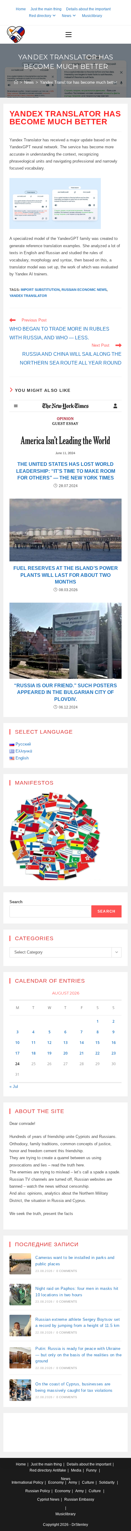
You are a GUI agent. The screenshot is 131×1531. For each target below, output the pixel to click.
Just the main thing (46, 9)
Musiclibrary (92, 16)
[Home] (16, 82)
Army (73, 1482)
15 (97, 1042)
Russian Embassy (79, 1499)
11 (33, 1042)
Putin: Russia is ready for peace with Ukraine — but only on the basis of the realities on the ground (78, 1355)
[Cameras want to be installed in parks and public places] (20, 1264)
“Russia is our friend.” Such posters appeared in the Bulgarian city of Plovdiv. (65, 692)
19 (49, 1053)
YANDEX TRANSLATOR (28, 296)
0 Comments (66, 1271)
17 (17, 1053)
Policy (38, 1482)
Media (76, 1470)
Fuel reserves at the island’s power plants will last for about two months (65, 575)
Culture (88, 1482)
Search (16, 902)
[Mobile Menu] (69, 34)
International (22, 1482)
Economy (56, 1482)
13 (65, 1042)
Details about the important (88, 9)
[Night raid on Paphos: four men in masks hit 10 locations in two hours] (20, 1294)
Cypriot (43, 1499)
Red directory (40, 16)
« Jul (13, 1086)
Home (21, 9)
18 (33, 1053)
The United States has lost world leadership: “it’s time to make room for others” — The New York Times (65, 471)
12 (49, 1042)
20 (65, 1053)
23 (114, 1053)
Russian (32, 1491)
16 (114, 1042)
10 (17, 1042)
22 (97, 1053)
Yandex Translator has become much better (78, 82)
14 (82, 1042)
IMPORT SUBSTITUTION (40, 289)
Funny (91, 1470)
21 (82, 1053)
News (66, 16)
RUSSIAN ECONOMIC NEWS (84, 289)
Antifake (59, 1470)
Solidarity (107, 1482)
